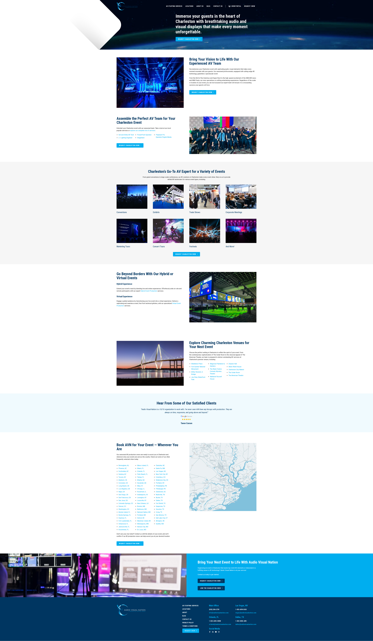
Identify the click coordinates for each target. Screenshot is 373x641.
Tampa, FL (140, 477)
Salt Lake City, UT (162, 518)
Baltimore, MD (142, 509)
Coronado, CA (123, 483)
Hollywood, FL (123, 524)
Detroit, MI (140, 518)
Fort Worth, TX (160, 503)
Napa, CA (122, 492)
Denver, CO (122, 506)
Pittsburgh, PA (161, 489)
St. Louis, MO (141, 530)
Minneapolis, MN (143, 524)
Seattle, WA (160, 524)
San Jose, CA (123, 500)
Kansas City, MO (142, 527)
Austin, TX (159, 497)
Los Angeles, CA (124, 489)
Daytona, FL (122, 518)
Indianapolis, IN (142, 495)
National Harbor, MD (144, 512)
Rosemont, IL (141, 492)
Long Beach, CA (124, 486)
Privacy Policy (187, 623)
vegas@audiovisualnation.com (245, 613)
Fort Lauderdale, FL (125, 521)
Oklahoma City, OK (162, 480)
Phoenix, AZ (123, 468)
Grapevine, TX (160, 506)
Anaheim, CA (123, 480)
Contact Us (186, 619)
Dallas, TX (159, 500)
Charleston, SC (161, 492)
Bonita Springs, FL (125, 515)
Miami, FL (140, 468)
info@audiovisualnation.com (218, 613)
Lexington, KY (141, 497)
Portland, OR (160, 483)
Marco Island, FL (142, 465)
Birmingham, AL (124, 465)
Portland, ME (141, 515)
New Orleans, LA (142, 503)
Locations (186, 609)
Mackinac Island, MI (144, 521)
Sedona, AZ (122, 474)
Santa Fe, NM (160, 468)
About (184, 612)
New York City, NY (162, 474)
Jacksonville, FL (124, 527)
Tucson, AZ (122, 477)
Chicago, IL (141, 489)
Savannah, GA (141, 483)
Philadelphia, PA (161, 486)
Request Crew (190, 631)
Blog (184, 616)
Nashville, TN (160, 495)
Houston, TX (160, 509)
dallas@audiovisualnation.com (245, 624)
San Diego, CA (123, 495)
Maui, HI (140, 486)
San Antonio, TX (161, 515)
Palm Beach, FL (142, 474)
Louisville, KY (141, 500)
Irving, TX (159, 512)
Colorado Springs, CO (126, 503)
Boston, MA (141, 506)
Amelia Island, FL (124, 512)
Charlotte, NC (160, 465)
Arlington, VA (160, 521)
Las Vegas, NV (161, 471)
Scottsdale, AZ (124, 471)
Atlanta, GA (140, 480)
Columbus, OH (160, 477)
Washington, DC (124, 509)
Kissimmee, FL (124, 530)
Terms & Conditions (190, 626)
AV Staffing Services (190, 606)
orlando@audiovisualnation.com (220, 624)
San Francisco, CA (125, 497)
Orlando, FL (141, 471)
